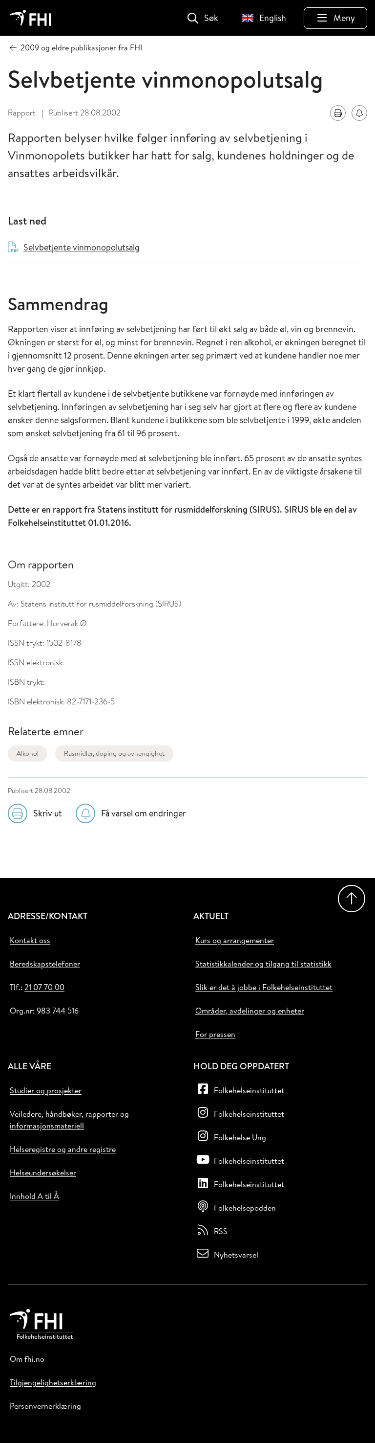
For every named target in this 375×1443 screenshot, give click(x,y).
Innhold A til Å (34, 1196)
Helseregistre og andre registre (63, 1149)
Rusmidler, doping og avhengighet (114, 753)
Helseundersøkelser (43, 1172)
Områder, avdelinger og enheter (249, 1010)
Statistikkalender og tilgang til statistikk (263, 963)
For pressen (215, 1034)
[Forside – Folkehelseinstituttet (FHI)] (30, 18)
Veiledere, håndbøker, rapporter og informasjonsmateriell (69, 1119)
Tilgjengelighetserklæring (53, 1382)
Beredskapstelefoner (45, 963)
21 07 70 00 (44, 987)
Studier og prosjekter (46, 1090)
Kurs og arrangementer (234, 940)
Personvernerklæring (45, 1405)
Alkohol (28, 753)
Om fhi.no (27, 1358)
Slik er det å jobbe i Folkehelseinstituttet (264, 987)
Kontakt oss (30, 940)
